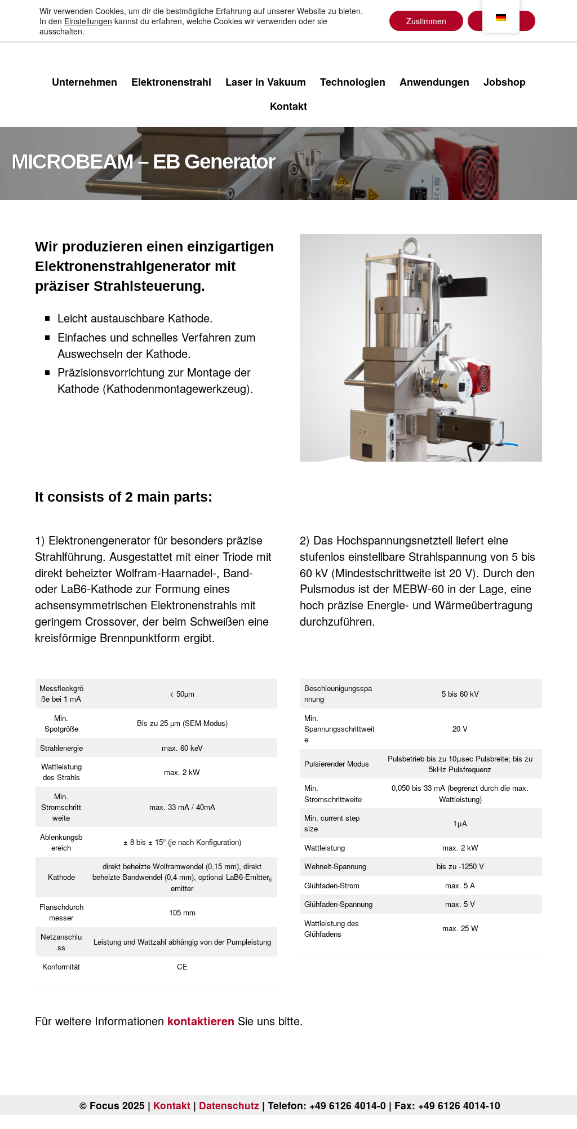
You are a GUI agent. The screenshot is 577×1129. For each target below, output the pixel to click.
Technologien (352, 81)
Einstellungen (88, 21)
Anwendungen (434, 81)
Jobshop (504, 81)
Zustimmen (426, 20)
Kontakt (288, 106)
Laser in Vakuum (265, 81)
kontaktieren (200, 1020)
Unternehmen (84, 81)
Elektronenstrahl (171, 81)
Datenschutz (229, 1105)
